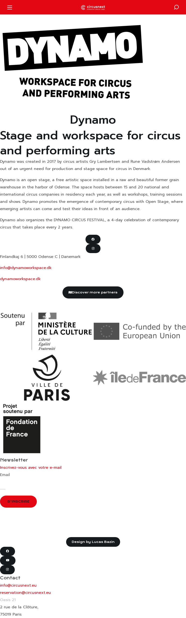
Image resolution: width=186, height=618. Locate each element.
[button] (176, 7)
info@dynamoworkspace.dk (26, 268)
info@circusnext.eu (18, 585)
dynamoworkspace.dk (20, 279)
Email (5, 475)
